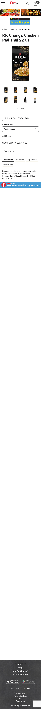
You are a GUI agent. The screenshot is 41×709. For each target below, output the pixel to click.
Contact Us (20, 664)
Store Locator (20, 674)
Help (20, 698)
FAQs (20, 668)
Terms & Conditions (21, 696)
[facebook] (12, 689)
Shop (12, 29)
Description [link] (8, 160)
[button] (6, 90)
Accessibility (20, 701)
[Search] (25, 3)
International (23, 29)
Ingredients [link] (32, 160)
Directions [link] (8, 164)
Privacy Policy (20, 694)
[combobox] (20, 129)
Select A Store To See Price (17, 118)
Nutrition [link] (20, 160)
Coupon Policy (20, 671)
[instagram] (18, 689)
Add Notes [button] (6, 136)
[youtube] (28, 689)
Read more (7, 178)
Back (6, 29)
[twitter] (23, 689)
